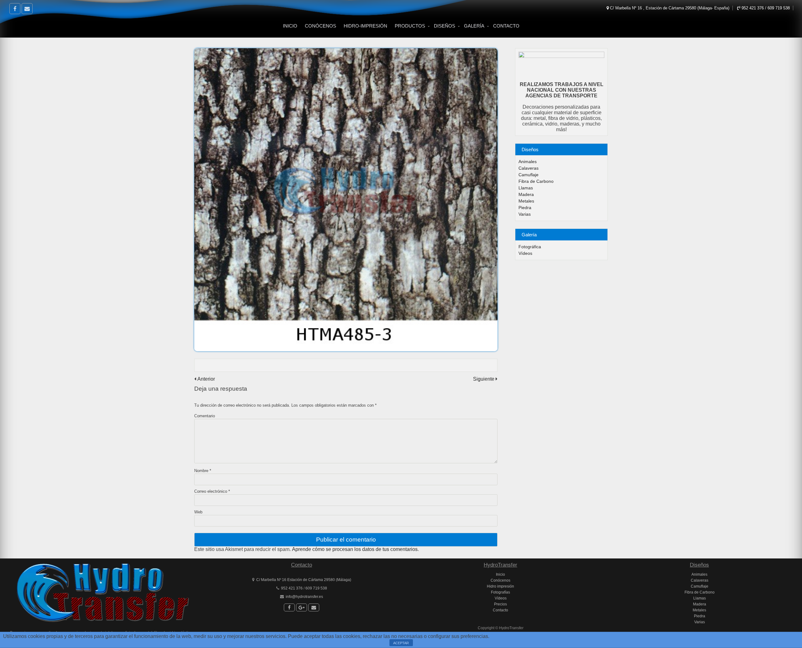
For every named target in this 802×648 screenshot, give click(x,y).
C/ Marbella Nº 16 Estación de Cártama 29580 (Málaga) (303, 580)
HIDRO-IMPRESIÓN (365, 25)
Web (198, 512)
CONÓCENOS (320, 25)
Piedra (524, 207)
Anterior (206, 379)
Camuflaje (528, 174)
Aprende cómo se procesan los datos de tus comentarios (355, 549)
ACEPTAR (401, 643)
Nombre (202, 470)
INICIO (290, 25)
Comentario (204, 416)
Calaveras (528, 168)
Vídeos (525, 253)
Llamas (525, 187)
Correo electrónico (212, 491)
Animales (527, 161)
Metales (526, 200)
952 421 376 (753, 8)
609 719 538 (779, 8)
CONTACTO (506, 25)
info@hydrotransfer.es (304, 596)
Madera (526, 194)
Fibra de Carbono (536, 181)
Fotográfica (529, 246)
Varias (524, 214)
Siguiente (483, 379)
